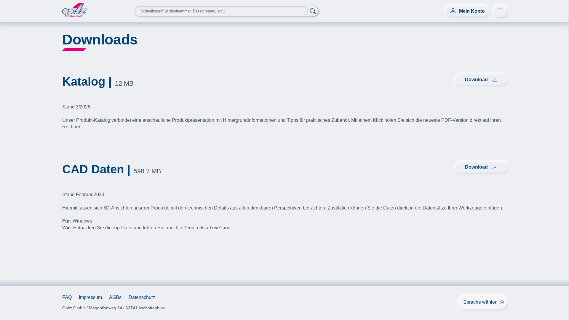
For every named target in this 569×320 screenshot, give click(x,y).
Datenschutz (142, 297)
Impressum (90, 297)
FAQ (67, 297)
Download (476, 79)
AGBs (115, 297)
